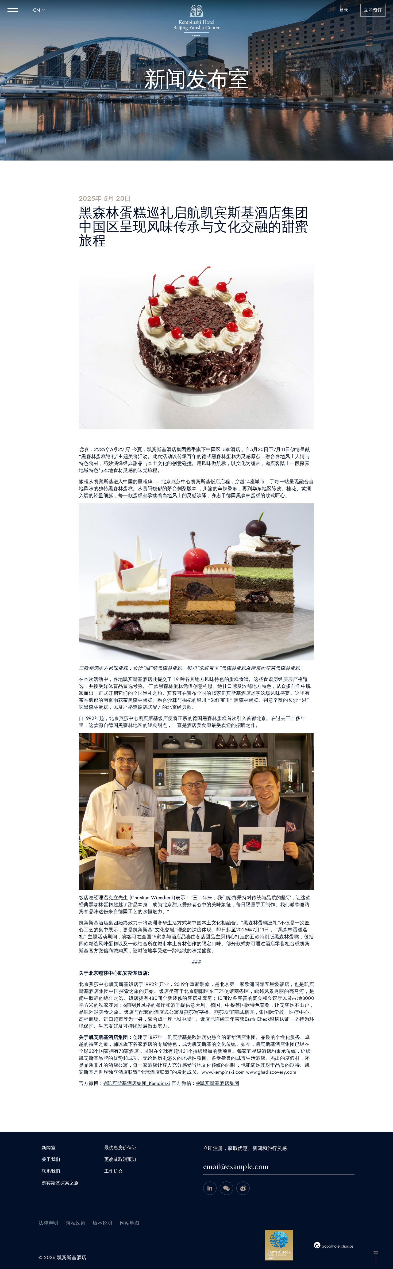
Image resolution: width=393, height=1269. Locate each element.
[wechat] (226, 1188)
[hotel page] (196, 10)
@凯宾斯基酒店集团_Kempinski (136, 1083)
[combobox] (40, 10)
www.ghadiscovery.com (270, 1072)
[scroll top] (375, 1256)
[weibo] (243, 1188)
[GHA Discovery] (334, 1245)
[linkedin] (210, 1188)
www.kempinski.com (223, 1072)
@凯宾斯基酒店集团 (217, 1083)
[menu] (12, 10)
